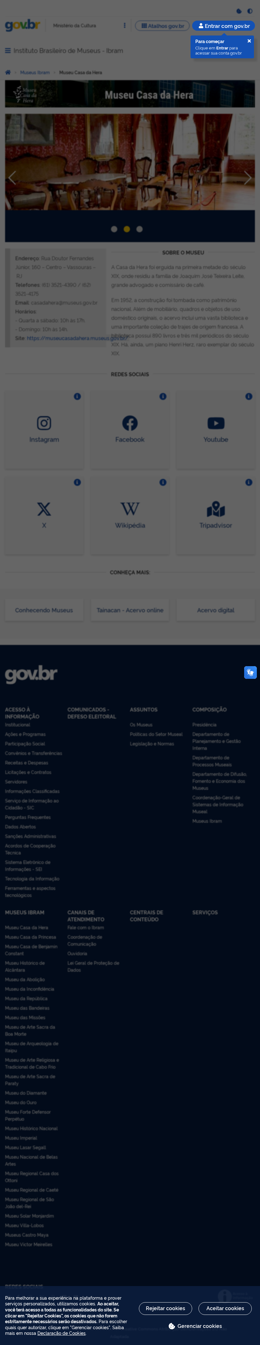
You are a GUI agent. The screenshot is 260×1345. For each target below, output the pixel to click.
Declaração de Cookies (61, 1333)
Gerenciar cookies (200, 1325)
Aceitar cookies (225, 1307)
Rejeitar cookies (165, 1307)
